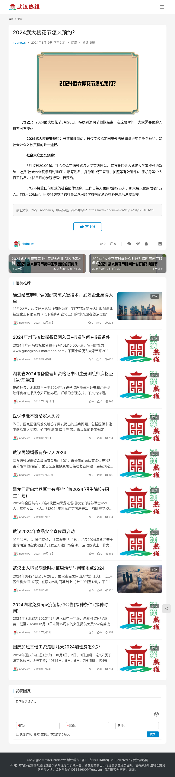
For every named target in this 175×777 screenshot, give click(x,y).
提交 (152, 734)
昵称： (23, 725)
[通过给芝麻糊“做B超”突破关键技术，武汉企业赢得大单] (139, 306)
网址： (122, 725)
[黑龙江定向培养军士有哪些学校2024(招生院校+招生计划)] (139, 500)
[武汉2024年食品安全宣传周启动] (139, 542)
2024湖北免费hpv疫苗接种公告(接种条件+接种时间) (60, 608)
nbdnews (19, 42)
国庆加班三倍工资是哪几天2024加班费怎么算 (56, 646)
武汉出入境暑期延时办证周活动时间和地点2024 (59, 568)
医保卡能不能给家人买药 (36, 416)
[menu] (162, 7)
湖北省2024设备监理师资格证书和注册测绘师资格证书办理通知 (63, 377)
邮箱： (72, 725)
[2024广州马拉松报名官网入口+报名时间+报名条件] (139, 348)
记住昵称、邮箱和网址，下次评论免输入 (44, 734)
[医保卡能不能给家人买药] (139, 427)
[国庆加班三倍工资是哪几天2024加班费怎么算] (139, 658)
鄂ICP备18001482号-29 (98, 760)
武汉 (74, 42)
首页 (11, 19)
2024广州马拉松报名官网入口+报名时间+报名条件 (61, 337)
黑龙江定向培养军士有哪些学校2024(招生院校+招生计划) (61, 492)
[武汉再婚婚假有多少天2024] (139, 463)
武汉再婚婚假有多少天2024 (39, 452)
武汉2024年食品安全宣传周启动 (44, 531)
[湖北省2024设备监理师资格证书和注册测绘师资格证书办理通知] (139, 385)
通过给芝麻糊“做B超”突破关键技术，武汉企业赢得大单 (63, 298)
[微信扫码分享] (129, 244)
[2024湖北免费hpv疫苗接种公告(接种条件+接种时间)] (139, 615)
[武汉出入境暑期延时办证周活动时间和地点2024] (139, 579)
